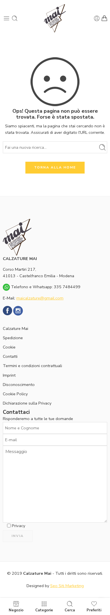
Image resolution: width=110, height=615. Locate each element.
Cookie (9, 347)
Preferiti (94, 610)
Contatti (10, 356)
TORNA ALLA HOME (55, 167)
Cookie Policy (15, 394)
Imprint (9, 375)
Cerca (70, 610)
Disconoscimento (19, 384)
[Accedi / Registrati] (96, 18)
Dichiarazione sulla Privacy (27, 403)
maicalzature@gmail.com (39, 298)
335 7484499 (67, 287)
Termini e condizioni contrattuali (32, 365)
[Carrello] (104, 18)
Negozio (16, 610)
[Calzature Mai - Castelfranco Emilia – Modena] (55, 18)
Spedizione (13, 338)
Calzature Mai (15, 328)
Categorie (44, 610)
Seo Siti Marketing (67, 586)
